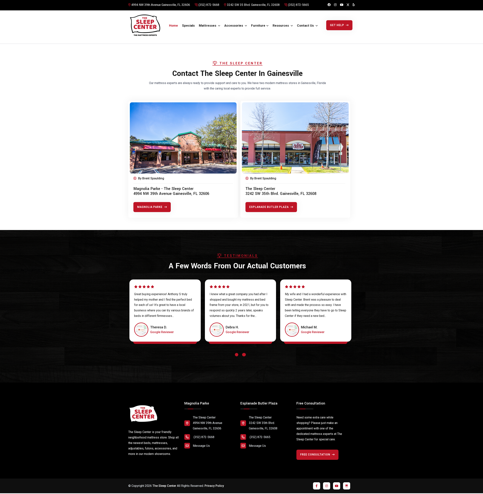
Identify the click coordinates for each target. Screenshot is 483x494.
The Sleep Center (164, 486)
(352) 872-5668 (208, 5)
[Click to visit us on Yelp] (353, 5)
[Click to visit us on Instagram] (335, 5)
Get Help (337, 25)
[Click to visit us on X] (348, 5)
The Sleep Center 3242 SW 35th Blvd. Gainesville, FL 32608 (280, 191)
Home (173, 25)
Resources (281, 25)
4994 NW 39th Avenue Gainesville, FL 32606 (160, 5)
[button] (236, 355)
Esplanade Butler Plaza (269, 206)
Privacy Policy (214, 486)
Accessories (234, 25)
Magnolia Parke (150, 206)
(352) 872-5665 (298, 5)
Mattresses (208, 25)
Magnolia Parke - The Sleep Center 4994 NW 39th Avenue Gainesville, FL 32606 (171, 191)
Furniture (258, 25)
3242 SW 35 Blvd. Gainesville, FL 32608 (253, 5)
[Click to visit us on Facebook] (329, 5)
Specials (188, 25)
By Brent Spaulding (150, 178)
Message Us (201, 446)
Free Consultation (315, 454)
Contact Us (306, 25)
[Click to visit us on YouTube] (341, 5)
